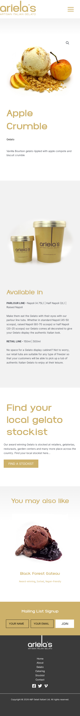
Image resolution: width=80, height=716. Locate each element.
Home (40, 658)
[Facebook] (34, 686)
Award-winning (27, 581)
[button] (67, 43)
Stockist (40, 675)
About (40, 662)
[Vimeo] (46, 686)
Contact (40, 679)
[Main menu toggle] (70, 9)
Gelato (10, 139)
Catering (40, 671)
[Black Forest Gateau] (40, 542)
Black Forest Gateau (40, 574)
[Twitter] (40, 686)
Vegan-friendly (53, 581)
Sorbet (40, 581)
